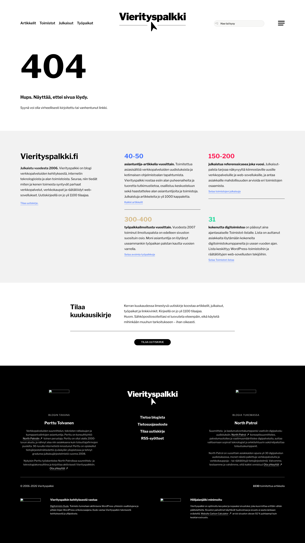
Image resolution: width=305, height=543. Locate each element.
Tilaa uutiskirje (152, 342)
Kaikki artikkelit (133, 202)
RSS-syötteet (152, 438)
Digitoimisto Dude (59, 506)
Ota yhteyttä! (57, 468)
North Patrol (238, 434)
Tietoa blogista (152, 417)
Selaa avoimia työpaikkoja (139, 254)
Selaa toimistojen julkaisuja (224, 191)
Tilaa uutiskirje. (29, 203)
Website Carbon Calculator (214, 513)
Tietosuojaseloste (153, 424)
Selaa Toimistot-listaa (221, 259)
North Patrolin (31, 438)
